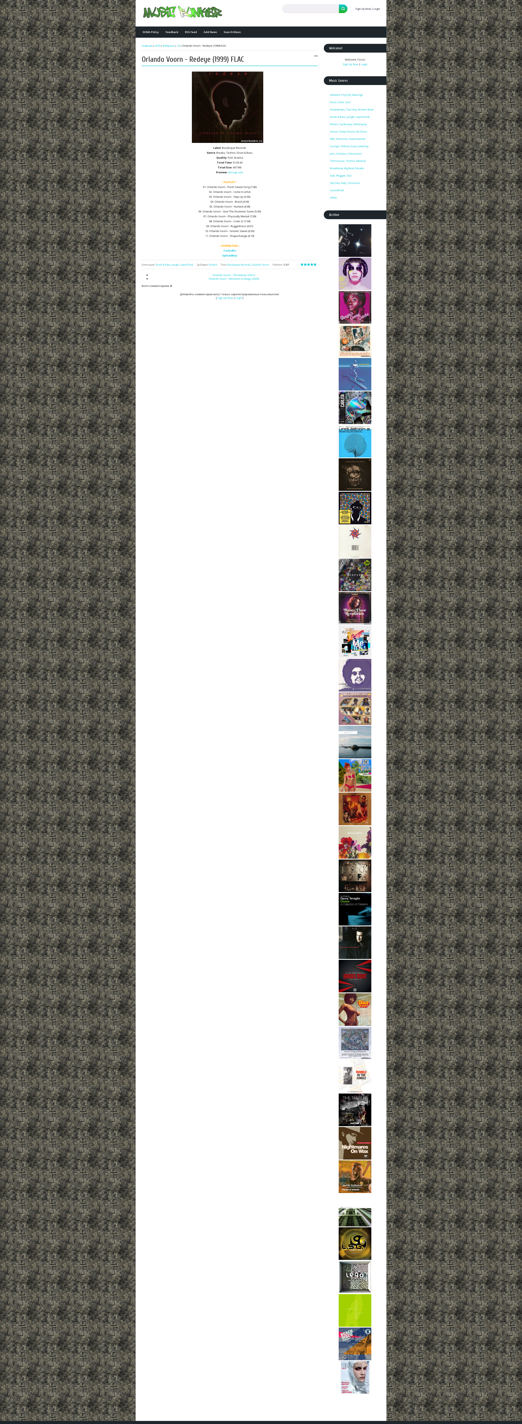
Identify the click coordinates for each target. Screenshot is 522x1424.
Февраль (169, 46)
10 (178, 46)
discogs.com (235, 172)
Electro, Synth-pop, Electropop (348, 124)
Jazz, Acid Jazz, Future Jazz (346, 153)
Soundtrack (337, 190)
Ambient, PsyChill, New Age (346, 95)
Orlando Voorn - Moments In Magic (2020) (234, 279)
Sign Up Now (363, 9)
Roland (213, 264)
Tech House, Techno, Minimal (348, 161)
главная (147, 46)
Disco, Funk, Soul (340, 102)
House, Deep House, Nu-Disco (348, 131)
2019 (157, 46)
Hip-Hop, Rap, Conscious (345, 183)
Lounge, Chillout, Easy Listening (349, 146)
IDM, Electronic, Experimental (347, 139)
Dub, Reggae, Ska (341, 175)
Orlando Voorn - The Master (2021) (234, 275)
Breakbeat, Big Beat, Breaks (347, 168)
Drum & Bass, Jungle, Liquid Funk (174, 264)
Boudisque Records (238, 264)
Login (377, 9)
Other (333, 197)
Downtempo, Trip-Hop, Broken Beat (351, 109)
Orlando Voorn (260, 264)
